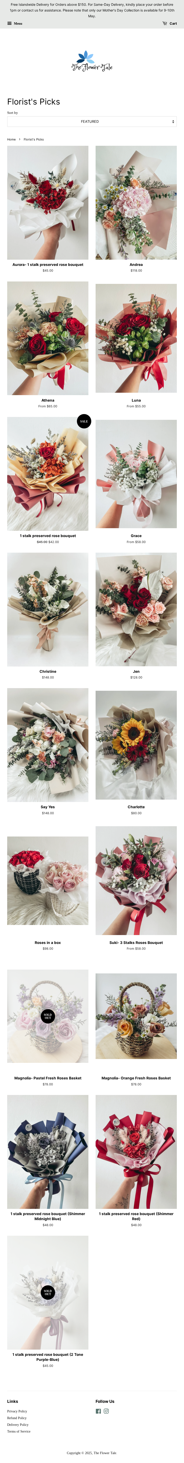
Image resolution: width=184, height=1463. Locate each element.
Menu (17, 23)
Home (11, 139)
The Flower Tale (105, 1453)
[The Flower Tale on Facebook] (98, 1412)
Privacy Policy (17, 1411)
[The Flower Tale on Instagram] (106, 1412)
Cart (173, 24)
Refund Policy (17, 1418)
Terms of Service (18, 1431)
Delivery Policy (18, 1425)
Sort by (12, 113)
